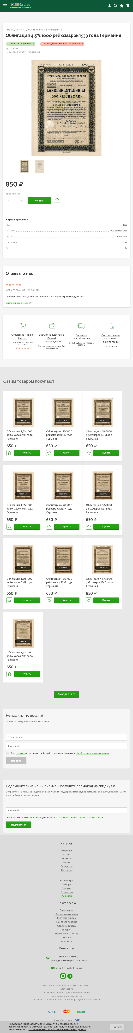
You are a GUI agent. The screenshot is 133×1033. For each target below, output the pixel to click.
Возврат (67, 930)
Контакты (67, 941)
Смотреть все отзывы (17, 303)
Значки (66, 888)
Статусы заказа (66, 926)
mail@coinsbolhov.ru (69, 968)
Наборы (66, 884)
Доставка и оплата (66, 914)
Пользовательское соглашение (66, 996)
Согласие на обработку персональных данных (66, 993)
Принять (117, 1027)
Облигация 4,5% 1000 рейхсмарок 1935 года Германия (19, 435)
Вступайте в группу (63, 1020)
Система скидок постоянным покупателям (110, 338)
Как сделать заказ (66, 922)
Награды (66, 870)
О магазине (66, 910)
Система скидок (66, 918)
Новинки (66, 851)
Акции (66, 855)
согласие (20, 753)
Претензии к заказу (66, 934)
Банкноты (67, 866)
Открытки (66, 892)
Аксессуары (66, 880)
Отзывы (66, 937)
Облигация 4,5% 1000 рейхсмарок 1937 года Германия (19, 509)
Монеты (66, 858)
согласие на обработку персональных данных (80, 818)
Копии (66, 862)
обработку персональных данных (92, 753)
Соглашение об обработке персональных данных (57, 1029)
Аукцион (66, 896)
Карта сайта (66, 989)
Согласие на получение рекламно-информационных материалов (66, 1000)
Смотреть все (66, 694)
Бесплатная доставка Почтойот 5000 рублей (52, 338)
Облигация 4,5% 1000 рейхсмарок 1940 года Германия (99, 582)
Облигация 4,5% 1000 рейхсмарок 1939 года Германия (19, 656)
